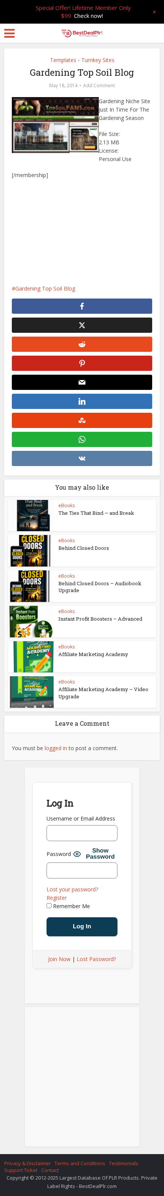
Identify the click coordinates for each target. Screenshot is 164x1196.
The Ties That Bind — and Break (96, 512)
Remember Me (70, 906)
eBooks (66, 505)
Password (59, 853)
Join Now (59, 959)
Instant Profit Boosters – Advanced (100, 618)
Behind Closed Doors (83, 548)
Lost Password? (96, 959)
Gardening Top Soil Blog (45, 288)
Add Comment (99, 85)
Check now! (88, 15)
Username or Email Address (81, 818)
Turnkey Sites (97, 60)
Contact (50, 1170)
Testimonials (123, 1163)
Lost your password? (72, 889)
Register (57, 897)
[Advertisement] (82, 232)
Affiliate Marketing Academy (93, 654)
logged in (56, 748)
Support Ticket (20, 1170)
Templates (63, 60)
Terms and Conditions (80, 1163)
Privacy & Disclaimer (27, 1163)
